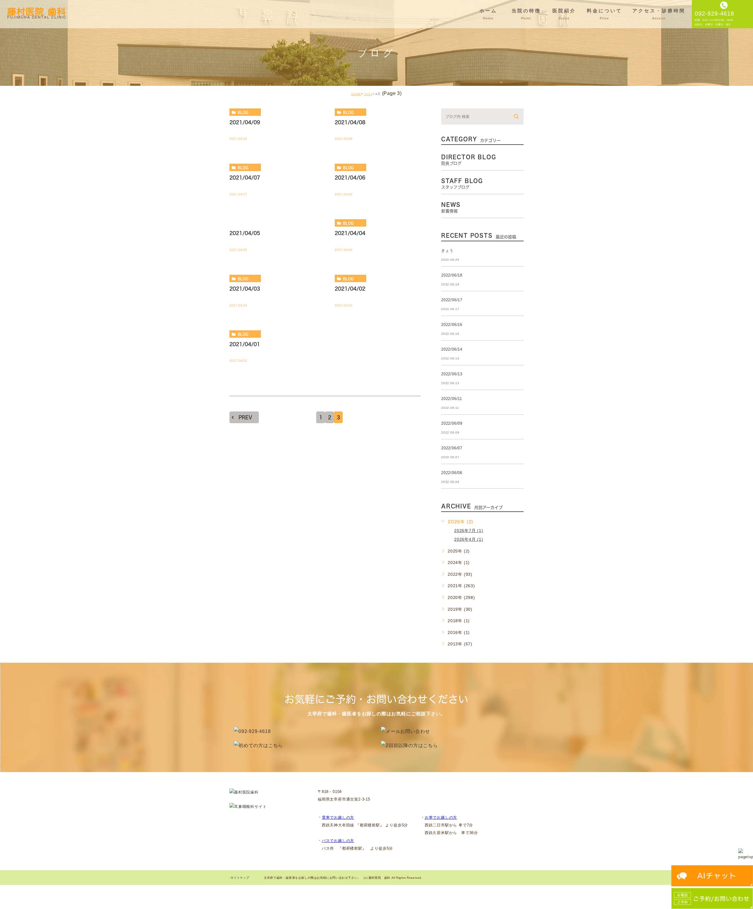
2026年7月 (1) (468, 530)
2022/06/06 (451, 473)
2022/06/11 (451, 398)
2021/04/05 (244, 233)
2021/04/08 (350, 122)
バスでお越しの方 (338, 840)
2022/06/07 (451, 448)
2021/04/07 (244, 177)
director (248, 223)
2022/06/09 (451, 423)
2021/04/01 (244, 344)
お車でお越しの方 (441, 817)
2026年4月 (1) (468, 539)
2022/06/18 (451, 275)
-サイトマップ (239, 877)
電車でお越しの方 (338, 817)
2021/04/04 (350, 233)
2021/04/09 (244, 122)
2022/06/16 (451, 324)
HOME (356, 94)
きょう (447, 250)
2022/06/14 (451, 349)
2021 (368, 94)
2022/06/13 (451, 374)
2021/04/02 (350, 288)
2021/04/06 (350, 177)
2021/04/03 (244, 288)
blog (243, 112)
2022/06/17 (451, 300)
